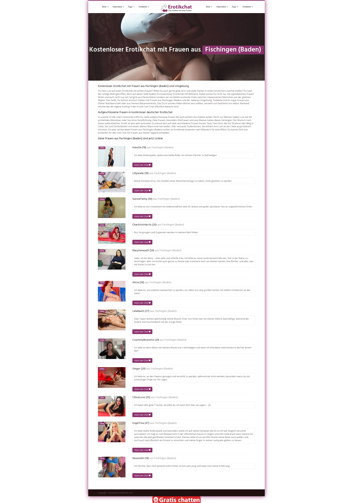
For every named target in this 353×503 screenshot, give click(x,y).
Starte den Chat (141, 165)
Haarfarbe (118, 7)
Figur (130, 7)
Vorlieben (143, 7)
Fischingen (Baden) (162, 147)
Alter (104, 7)
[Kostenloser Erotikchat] (176, 8)
